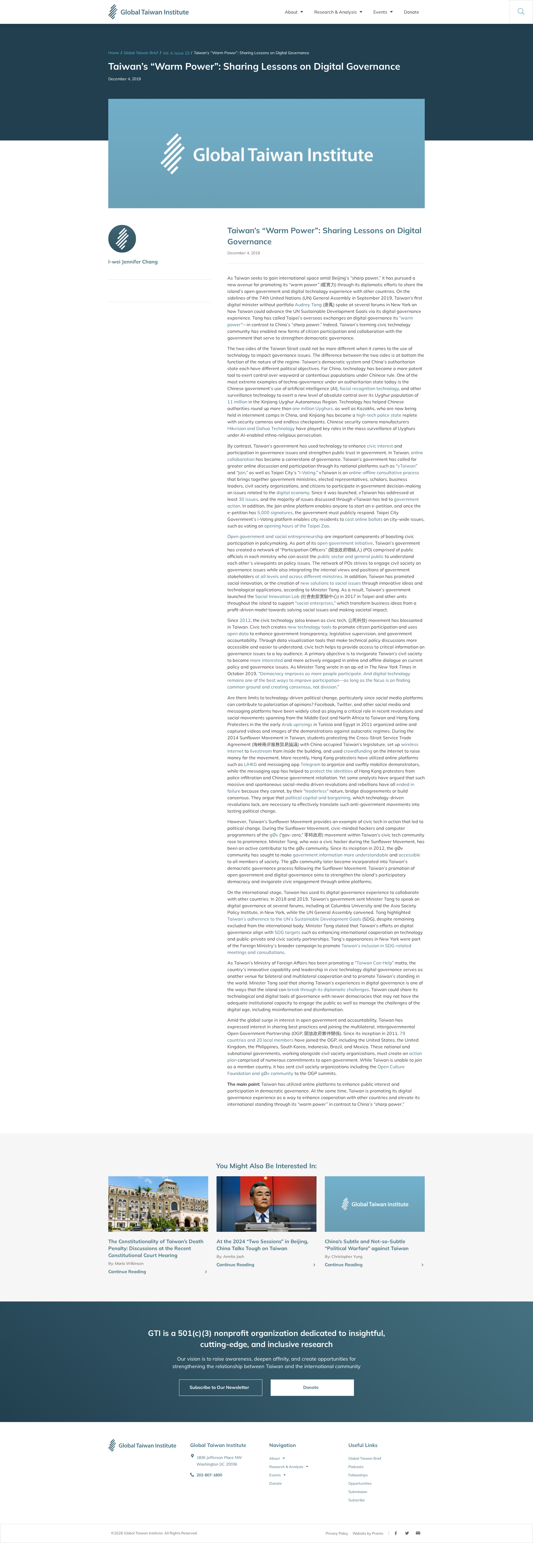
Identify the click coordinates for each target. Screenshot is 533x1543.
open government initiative (345, 543)
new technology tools (309, 627)
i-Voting (307, 472)
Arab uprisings (297, 724)
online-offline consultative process (384, 472)
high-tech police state (379, 415)
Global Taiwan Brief (141, 52)
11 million (237, 401)
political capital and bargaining (317, 797)
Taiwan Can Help (374, 963)
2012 (245, 620)
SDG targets (287, 932)
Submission (357, 1491)
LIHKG (250, 764)
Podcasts (355, 1466)
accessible (409, 855)
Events (380, 12)
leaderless (316, 791)
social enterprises (315, 603)
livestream (261, 751)
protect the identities (331, 771)
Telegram (310, 764)
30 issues (248, 499)
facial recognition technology (369, 388)
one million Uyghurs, (313, 408)
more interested (266, 660)
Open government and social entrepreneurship (275, 536)
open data (238, 633)
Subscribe (356, 1500)
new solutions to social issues (330, 583)
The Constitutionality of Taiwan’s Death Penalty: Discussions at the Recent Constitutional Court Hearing (155, 1248)
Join (241, 472)
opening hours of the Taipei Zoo (296, 526)
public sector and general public (351, 556)
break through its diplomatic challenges (328, 989)
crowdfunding (358, 751)
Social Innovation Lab (277, 596)
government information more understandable (340, 855)
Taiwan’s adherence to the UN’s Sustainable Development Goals (294, 919)
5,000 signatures (275, 512)
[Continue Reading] (206, 1272)
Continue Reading (127, 1271)
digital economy (292, 492)
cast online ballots (364, 519)
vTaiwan (407, 466)
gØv (274, 835)
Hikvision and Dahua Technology (261, 428)
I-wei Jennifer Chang (133, 261)
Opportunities (359, 1483)
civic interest (380, 446)
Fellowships (358, 1475)
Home (113, 52)
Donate (411, 12)
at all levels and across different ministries (298, 576)
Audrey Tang (308, 304)
